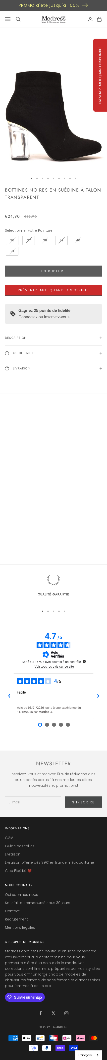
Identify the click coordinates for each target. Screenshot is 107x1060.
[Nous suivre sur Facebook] (40, 1013)
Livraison (12, 854)
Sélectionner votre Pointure (29, 230)
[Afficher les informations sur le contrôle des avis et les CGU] (84, 661)
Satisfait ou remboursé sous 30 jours (37, 902)
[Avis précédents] (8, 696)
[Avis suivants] (98, 696)
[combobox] (88, 1055)
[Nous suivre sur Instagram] (66, 1013)
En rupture (53, 271)
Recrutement (16, 919)
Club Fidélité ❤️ (18, 870)
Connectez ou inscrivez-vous (43, 317)
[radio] (11, 240)
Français (85, 1055)
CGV (9, 837)
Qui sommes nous (21, 894)
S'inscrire (83, 802)
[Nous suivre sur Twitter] (53, 1013)
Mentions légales (20, 927)
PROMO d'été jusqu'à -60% (49, 5)
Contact (12, 911)
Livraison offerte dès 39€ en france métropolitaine (49, 862)
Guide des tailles (20, 846)
